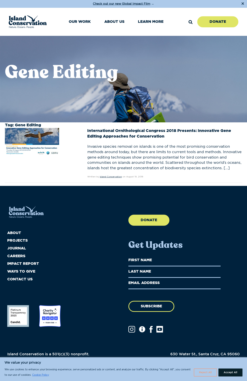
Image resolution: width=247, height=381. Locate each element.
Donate (218, 22)
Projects (17, 240)
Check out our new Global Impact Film (121, 3)
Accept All (230, 372)
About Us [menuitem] (114, 22)
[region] (123, 369)
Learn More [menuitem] (150, 22)
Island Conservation (111, 177)
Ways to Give (21, 271)
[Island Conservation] (28, 22)
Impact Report (23, 264)
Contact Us (20, 279)
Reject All (205, 372)
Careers (16, 256)
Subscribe (151, 306)
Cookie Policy (40, 375)
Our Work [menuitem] (80, 22)
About (14, 233)
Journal (16, 248)
